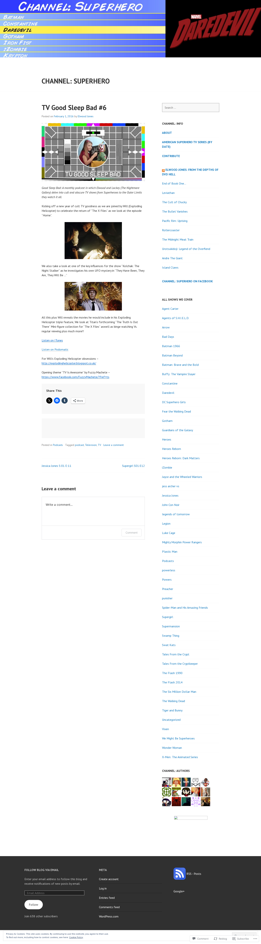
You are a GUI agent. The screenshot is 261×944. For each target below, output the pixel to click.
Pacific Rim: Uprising (174, 221)
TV (99, 445)
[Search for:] (190, 107)
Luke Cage (168, 533)
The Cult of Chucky (174, 202)
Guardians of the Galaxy (177, 430)
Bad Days (168, 337)
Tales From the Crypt (175, 654)
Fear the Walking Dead (176, 411)
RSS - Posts (193, 874)
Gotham (167, 421)
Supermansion (171, 626)
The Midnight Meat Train (177, 239)
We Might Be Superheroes (178, 738)
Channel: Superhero (76, 80)
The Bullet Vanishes (175, 211)
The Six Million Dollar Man (179, 692)
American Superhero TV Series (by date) (187, 144)
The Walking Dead (173, 701)
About (167, 133)
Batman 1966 (171, 346)
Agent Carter (170, 309)
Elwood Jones (85, 116)
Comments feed (109, 907)
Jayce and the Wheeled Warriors (182, 477)
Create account (109, 879)
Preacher (167, 589)
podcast (79, 445)
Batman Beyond (172, 355)
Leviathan (168, 193)
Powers (167, 579)
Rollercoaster (171, 230)
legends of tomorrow (176, 514)
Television (91, 445)
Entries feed (107, 898)
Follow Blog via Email (41, 870)
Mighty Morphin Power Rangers (182, 542)
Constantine (170, 383)
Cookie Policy (76, 937)
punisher (167, 598)
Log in (103, 888)
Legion (166, 523)
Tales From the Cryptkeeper (180, 663)
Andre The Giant (172, 258)
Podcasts (58, 445)
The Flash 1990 (172, 673)
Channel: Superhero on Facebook (187, 281)
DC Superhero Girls (174, 402)
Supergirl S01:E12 (133, 466)
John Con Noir (170, 505)
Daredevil (168, 393)
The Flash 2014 (172, 682)
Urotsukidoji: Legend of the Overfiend (186, 249)
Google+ (179, 891)
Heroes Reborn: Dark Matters (181, 458)
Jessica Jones (170, 495)
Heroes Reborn (171, 449)
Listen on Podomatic (55, 349)
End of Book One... (174, 183)
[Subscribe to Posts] (179, 874)
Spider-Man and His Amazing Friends (185, 607)
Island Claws (170, 267)
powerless (168, 570)
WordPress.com (108, 916)
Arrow (166, 327)
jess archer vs (170, 486)
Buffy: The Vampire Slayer (178, 374)
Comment (132, 532)
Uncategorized (171, 720)
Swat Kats (169, 645)
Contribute (171, 156)
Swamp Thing (170, 635)
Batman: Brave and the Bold (180, 365)
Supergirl (167, 617)
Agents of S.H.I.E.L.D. (175, 318)
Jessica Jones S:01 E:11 (56, 466)
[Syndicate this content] (163, 170)
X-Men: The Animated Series (180, 757)
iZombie (167, 467)
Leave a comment (113, 445)
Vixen (165, 729)
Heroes (166, 439)
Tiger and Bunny (172, 710)
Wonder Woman (172, 748)
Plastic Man (169, 551)
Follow (33, 904)
